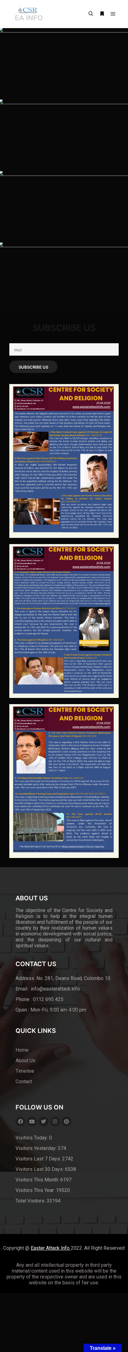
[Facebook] (20, 1121)
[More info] (101, 14)
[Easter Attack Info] (28, 14)
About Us (25, 1060)
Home (22, 1050)
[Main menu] (113, 14)
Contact (24, 1081)
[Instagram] (55, 1121)
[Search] (90, 14)
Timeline (25, 1071)
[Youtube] (32, 1121)
